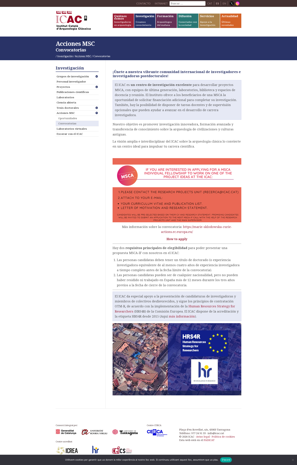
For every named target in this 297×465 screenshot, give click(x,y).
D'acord (226, 459)
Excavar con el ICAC (70, 134)
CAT (209, 3)
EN (224, 3)
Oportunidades (67, 118)
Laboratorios (65, 97)
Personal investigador (71, 81)
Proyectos (63, 87)
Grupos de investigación (73, 76)
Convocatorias (67, 123)
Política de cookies (223, 436)
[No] (292, 460)
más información (182, 316)
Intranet (161, 3)
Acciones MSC (66, 113)
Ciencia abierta (66, 102)
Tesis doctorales (68, 107)
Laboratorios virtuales (72, 128)
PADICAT (209, 440)
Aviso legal (203, 436)
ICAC (81, 21)
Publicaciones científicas (73, 92)
